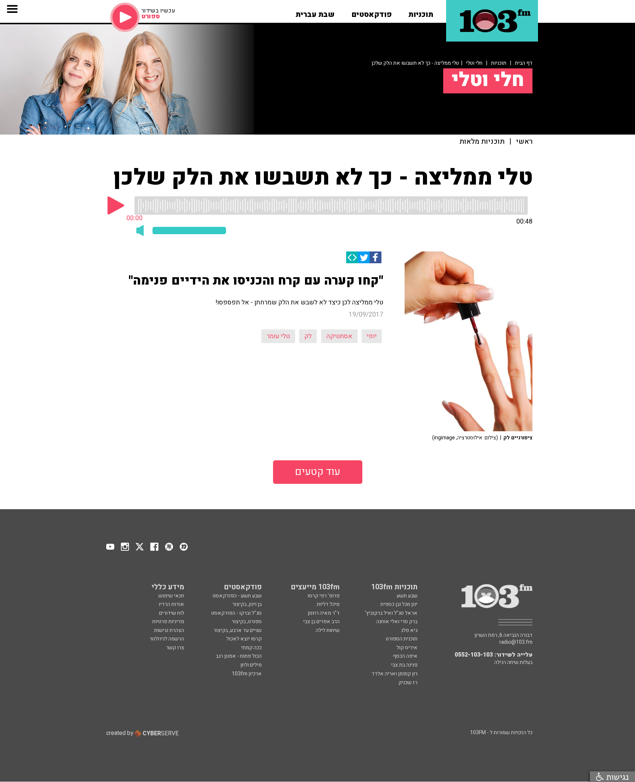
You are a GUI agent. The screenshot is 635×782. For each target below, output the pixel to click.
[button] (420, 12)
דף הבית (523, 63)
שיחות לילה (328, 630)
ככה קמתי (251, 647)
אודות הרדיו (171, 604)
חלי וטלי (474, 63)
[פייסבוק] (375, 257)
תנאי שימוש (171, 596)
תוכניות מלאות (482, 142)
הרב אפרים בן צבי (321, 621)
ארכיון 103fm (247, 673)
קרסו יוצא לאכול (244, 639)
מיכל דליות (328, 604)
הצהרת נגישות (169, 630)
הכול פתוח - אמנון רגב (239, 656)
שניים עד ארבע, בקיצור (238, 630)
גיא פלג (409, 630)
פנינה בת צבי (404, 665)
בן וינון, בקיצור (247, 604)
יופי (372, 336)
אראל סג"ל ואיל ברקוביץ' (391, 613)
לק (308, 336)
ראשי (524, 142)
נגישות (616, 776)
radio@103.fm (515, 642)
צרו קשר (175, 647)
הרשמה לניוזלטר (167, 639)
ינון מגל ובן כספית (398, 604)
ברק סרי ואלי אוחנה (396, 621)
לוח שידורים (171, 613)
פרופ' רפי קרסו (324, 596)
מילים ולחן (251, 665)
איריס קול (407, 647)
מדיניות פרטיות (168, 621)
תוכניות (498, 63)
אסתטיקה (339, 336)
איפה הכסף (405, 656)
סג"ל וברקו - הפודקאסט (236, 613)
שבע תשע (407, 596)
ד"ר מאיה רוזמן (324, 613)
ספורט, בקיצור (247, 621)
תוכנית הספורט (401, 639)
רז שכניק (407, 682)
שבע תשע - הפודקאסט (237, 596)
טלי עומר (278, 336)
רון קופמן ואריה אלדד (394, 673)
